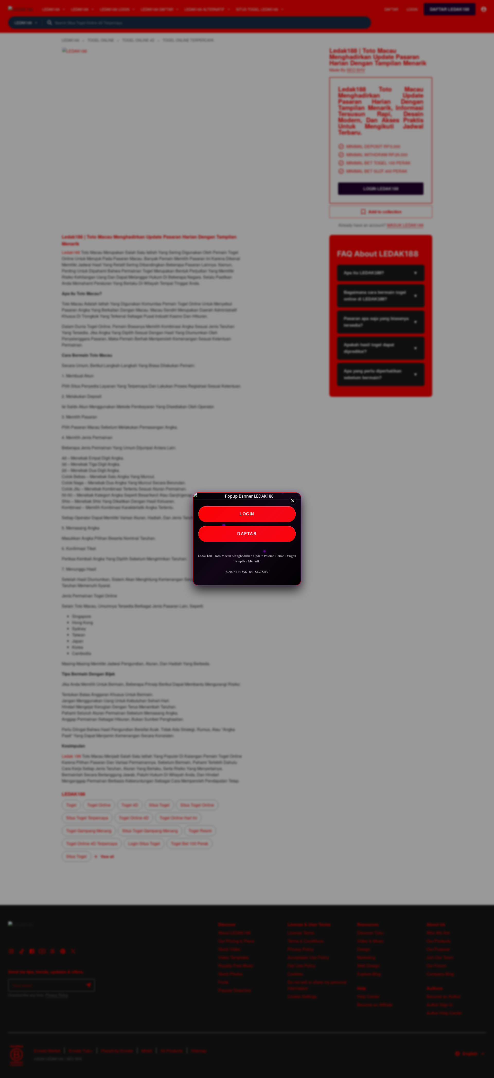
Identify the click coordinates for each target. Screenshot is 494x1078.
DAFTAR (247, 534)
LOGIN (247, 514)
